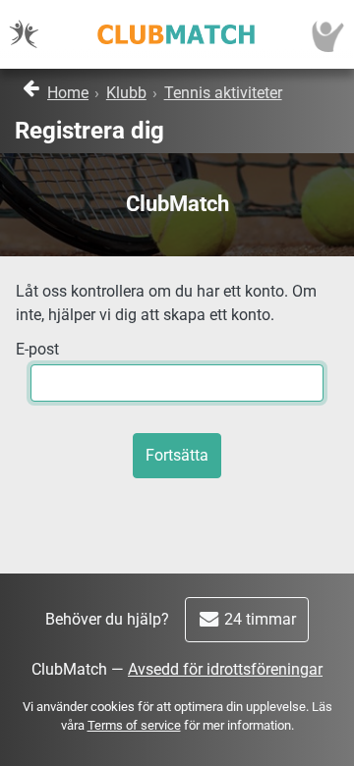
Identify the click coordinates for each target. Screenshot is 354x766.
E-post (37, 349)
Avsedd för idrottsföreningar (225, 669)
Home (67, 92)
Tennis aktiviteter (223, 92)
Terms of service (134, 725)
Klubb (126, 92)
